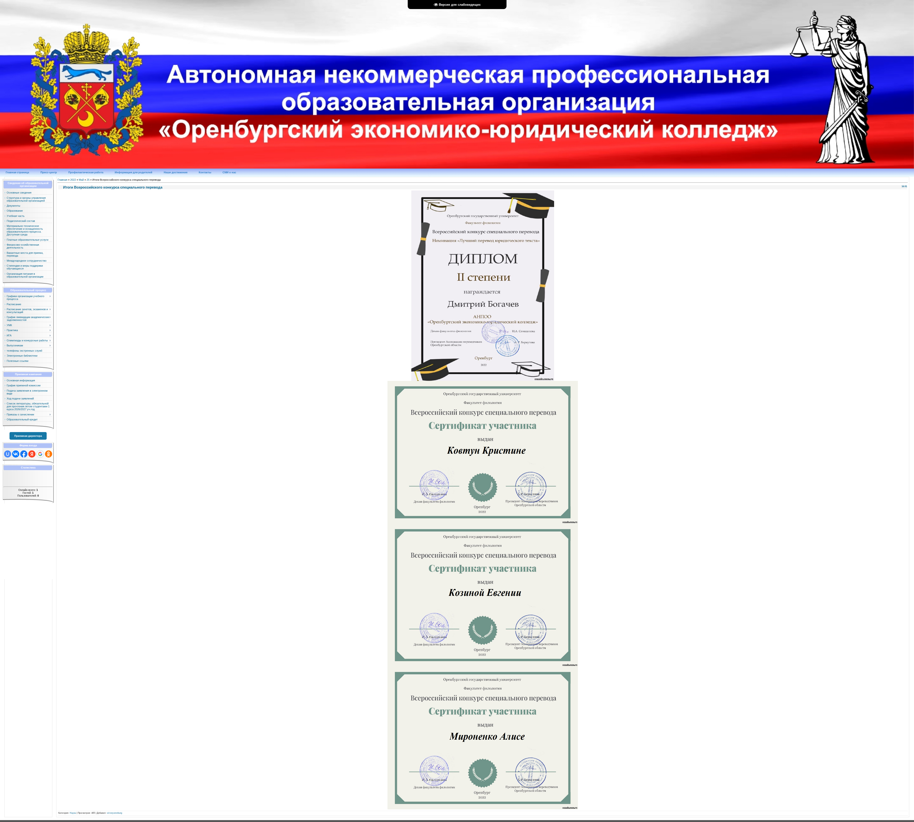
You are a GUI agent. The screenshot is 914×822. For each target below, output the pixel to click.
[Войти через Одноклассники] (48, 454)
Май (81, 179)
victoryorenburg (114, 813)
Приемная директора (28, 435)
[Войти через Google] (40, 454)
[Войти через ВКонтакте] (15, 454)
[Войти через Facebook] (23, 454)
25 (88, 179)
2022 (73, 179)
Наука (73, 813)
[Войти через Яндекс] (31, 454)
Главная (62, 179)
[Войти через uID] (7, 454)
